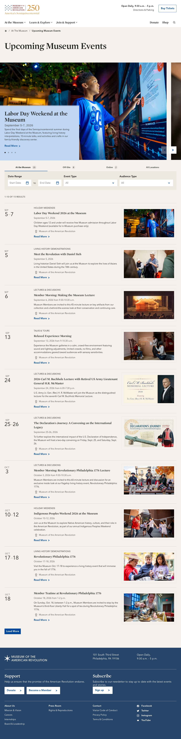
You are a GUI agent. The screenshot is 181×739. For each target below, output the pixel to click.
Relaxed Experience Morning (52, 336)
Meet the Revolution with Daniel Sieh (57, 254)
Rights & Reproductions (61, 710)
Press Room (55, 706)
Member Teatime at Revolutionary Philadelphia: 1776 (67, 593)
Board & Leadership (15, 724)
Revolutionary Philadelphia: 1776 (55, 556)
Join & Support (65, 22)
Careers (8, 715)
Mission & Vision (13, 710)
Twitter (145, 711)
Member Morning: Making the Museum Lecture (64, 295)
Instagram (146, 715)
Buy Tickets (167, 8)
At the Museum (14, 22)
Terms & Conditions (103, 719)
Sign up (99, 690)
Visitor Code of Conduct (105, 710)
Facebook (146, 706)
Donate (154, 22)
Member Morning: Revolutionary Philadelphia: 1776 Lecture (72, 470)
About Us (10, 706)
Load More (12, 631)
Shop (165, 22)
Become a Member (40, 690)
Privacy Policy (100, 715)
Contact (97, 706)
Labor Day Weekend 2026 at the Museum (60, 213)
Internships (10, 719)
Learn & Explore (39, 22)
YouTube (146, 720)
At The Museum (19, 31)
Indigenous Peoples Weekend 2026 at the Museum (66, 513)
